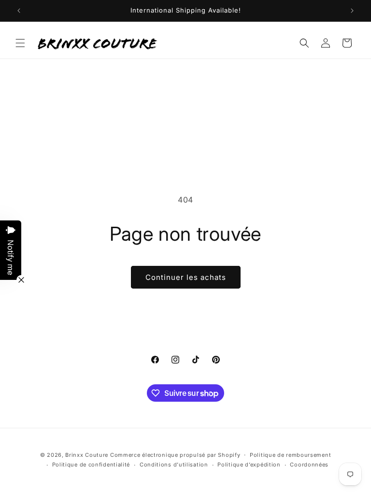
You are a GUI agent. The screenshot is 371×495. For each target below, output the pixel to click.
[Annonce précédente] (18, 10)
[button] (20, 43)
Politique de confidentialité (91, 464)
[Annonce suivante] (352, 10)
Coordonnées (309, 464)
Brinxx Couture (86, 454)
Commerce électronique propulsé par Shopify (175, 454)
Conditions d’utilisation (174, 464)
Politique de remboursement (290, 454)
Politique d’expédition (248, 464)
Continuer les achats (185, 277)
